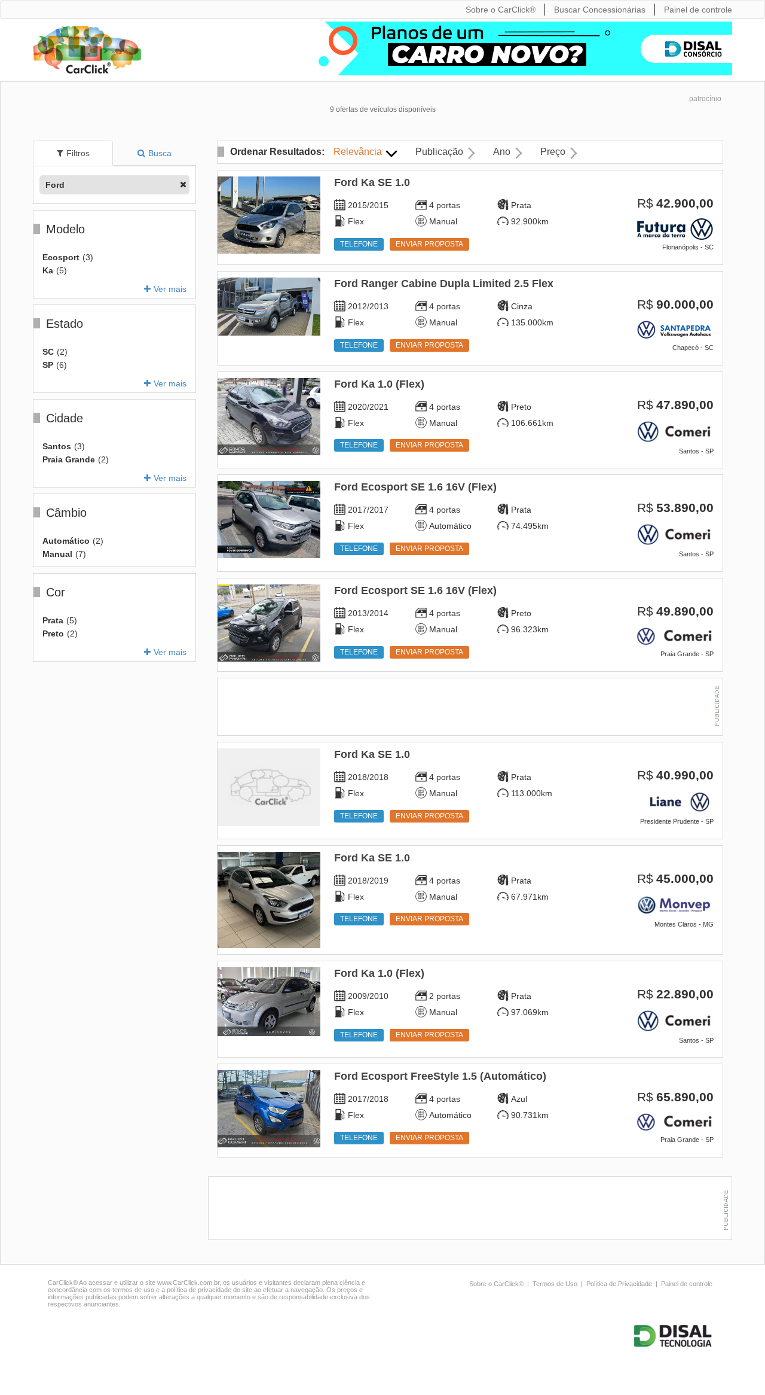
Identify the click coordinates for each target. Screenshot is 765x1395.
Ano (501, 152)
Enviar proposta (429, 244)
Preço (552, 152)
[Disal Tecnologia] (674, 1336)
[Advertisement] (469, 708)
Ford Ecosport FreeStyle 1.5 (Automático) (440, 1076)
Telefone (359, 244)
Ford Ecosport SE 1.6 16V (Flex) (415, 487)
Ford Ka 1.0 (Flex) (379, 384)
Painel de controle (686, 1283)
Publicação (439, 152)
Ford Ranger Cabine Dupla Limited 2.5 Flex (443, 284)
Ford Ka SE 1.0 (372, 182)
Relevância (357, 152)
